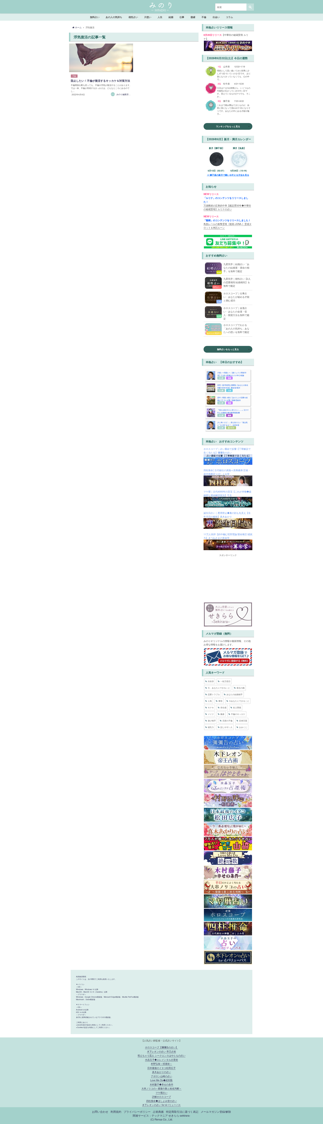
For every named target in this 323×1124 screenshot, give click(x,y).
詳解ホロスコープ (161, 1096)
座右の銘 (241, 687)
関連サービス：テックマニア (150, 1115)
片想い (147, 17)
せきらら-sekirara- (179, 1115)
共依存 (211, 681)
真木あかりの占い (161, 1072)
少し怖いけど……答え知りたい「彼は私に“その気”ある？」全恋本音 (232, 423)
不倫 (204, 17)
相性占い (133, 17)
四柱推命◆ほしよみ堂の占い (161, 1100)
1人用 (221, 390)
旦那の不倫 (227, 720)
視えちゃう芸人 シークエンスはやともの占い (161, 1055)
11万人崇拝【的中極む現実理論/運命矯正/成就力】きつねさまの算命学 (228, 536)
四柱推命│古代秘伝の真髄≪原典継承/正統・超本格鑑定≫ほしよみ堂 (227, 472)
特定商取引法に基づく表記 (182, 1111)
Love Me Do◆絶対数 (161, 1080)
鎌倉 (222, 714)
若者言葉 (243, 720)
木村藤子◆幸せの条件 (161, 1084)
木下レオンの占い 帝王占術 (161, 1051)
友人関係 (237, 707)
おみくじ (243, 727)
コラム (229, 17)
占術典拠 (158, 1111)
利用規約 (116, 1111)
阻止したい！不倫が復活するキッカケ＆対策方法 (100, 81)
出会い (216, 17)
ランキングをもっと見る (228, 126)
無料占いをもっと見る (228, 349)
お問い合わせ (100, 1111)
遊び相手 (212, 720)
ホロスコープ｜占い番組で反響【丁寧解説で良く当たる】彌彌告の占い (227, 450)
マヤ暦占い (161, 1092)
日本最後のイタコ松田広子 (161, 1068)
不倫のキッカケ (238, 714)
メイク (211, 714)
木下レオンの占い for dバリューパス (161, 1105)
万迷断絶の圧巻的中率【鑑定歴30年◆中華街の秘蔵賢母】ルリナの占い (227, 207)
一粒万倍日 (225, 681)
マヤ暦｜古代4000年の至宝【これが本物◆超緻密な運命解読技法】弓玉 (227, 493)
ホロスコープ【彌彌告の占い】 (161, 1047)
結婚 (171, 17)
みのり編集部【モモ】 (126, 94)
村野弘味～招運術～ (161, 1063)
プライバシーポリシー (137, 1111)
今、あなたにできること (219, 687)
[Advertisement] (228, 578)
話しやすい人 (226, 727)
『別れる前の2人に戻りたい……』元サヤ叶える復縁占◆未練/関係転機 (233, 411)
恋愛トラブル (214, 694)
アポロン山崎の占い (161, 1076)
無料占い (94, 17)
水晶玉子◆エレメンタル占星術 (161, 1059)
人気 (210, 700)
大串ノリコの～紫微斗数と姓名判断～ (161, 1088)
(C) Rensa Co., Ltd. (161, 1119)
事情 (220, 700)
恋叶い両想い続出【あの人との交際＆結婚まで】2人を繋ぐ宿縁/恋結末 (232, 398)
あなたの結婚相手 (234, 694)
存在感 (223, 707)
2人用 (221, 378)
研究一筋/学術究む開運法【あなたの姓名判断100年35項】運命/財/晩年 (232, 386)
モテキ (211, 707)
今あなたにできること (239, 700)
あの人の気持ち (114, 17)
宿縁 (229, 378)
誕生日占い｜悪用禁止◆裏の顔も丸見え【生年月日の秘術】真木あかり (227, 514)
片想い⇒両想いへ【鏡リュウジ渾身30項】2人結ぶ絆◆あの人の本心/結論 (231, 374)
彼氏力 (211, 727)
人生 (160, 17)
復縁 (193, 17)
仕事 (182, 17)
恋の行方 (231, 427)
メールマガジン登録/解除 (216, 1111)
